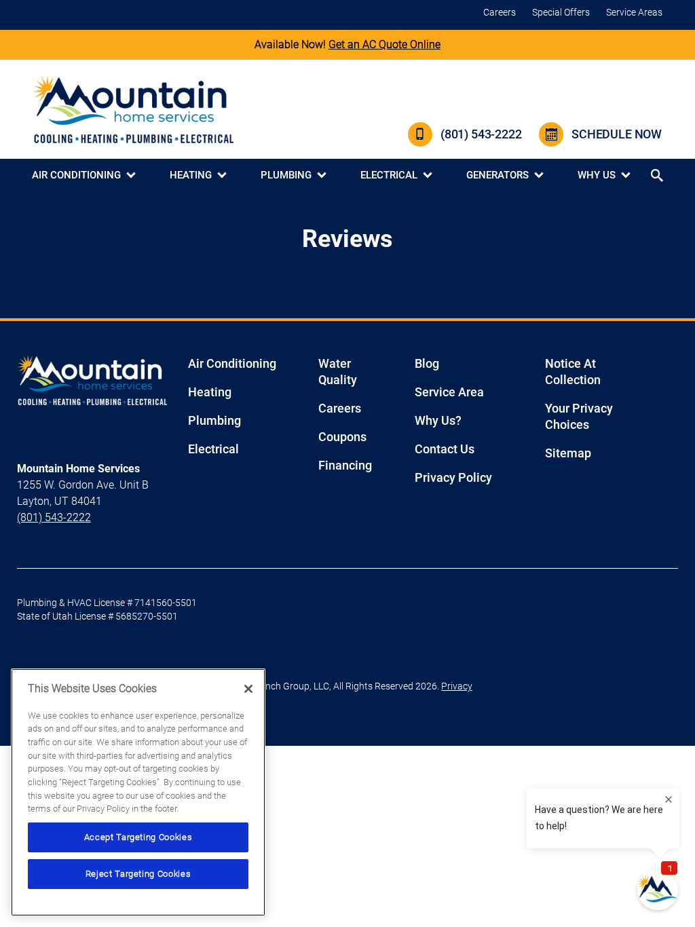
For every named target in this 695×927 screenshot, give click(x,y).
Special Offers (561, 12)
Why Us (597, 175)
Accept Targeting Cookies (138, 837)
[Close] (248, 689)
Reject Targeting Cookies (138, 874)
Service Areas (634, 12)
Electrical (388, 175)
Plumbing (286, 175)
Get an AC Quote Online (384, 44)
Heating (191, 175)
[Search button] (658, 175)
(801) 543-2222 (480, 134)
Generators (497, 175)
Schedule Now (616, 134)
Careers (499, 12)
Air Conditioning (76, 175)
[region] (138, 792)
